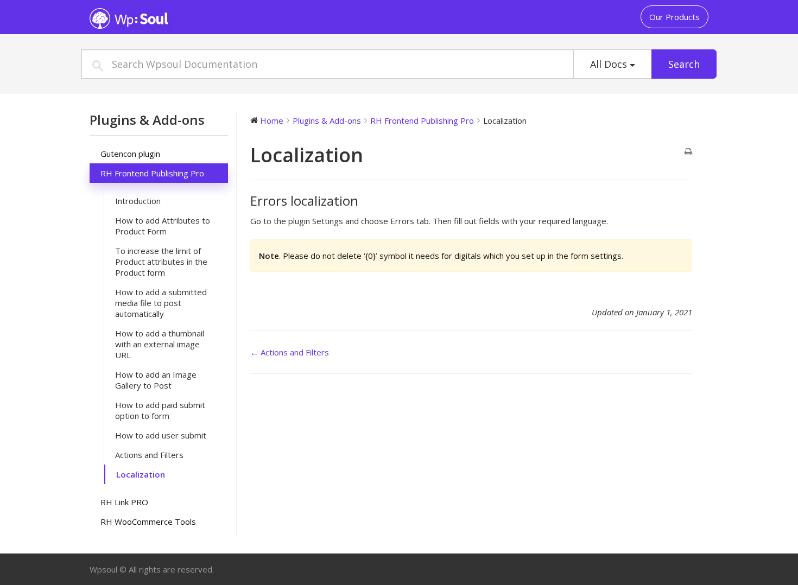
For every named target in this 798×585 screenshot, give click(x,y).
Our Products (674, 16)
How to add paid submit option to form (160, 410)
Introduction (138, 200)
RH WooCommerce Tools (148, 521)
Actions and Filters (149, 454)
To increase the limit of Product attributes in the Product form (161, 261)
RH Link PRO (124, 502)
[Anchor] (365, 200)
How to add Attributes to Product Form (162, 226)
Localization (140, 474)
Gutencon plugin (130, 153)
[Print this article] (688, 152)
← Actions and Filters (289, 352)
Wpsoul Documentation (157, 18)
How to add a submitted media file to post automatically (161, 303)
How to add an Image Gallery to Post (156, 380)
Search (684, 64)
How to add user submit (160, 435)
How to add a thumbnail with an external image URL (159, 344)
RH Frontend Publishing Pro (152, 173)
